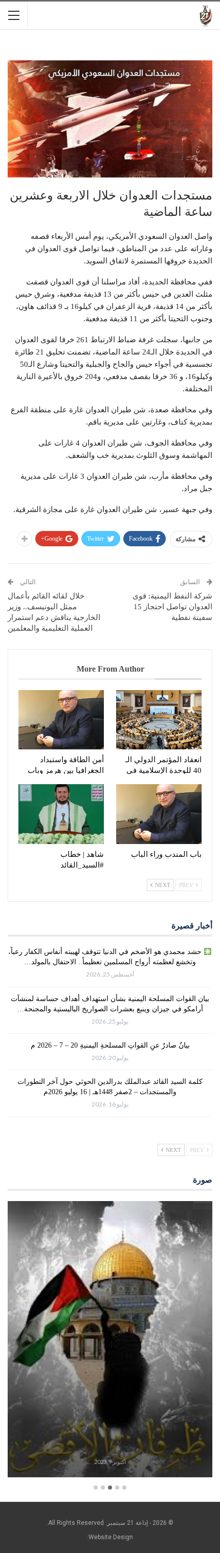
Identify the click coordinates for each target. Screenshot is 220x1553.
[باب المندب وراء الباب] (159, 814)
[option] (110, 1340)
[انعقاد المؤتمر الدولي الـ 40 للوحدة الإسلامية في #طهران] (159, 720)
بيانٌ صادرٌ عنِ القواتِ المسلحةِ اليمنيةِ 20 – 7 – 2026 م (110, 1045)
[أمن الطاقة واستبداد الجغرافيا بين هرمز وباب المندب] (61, 720)
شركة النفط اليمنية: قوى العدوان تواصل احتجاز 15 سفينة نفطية (172, 607)
